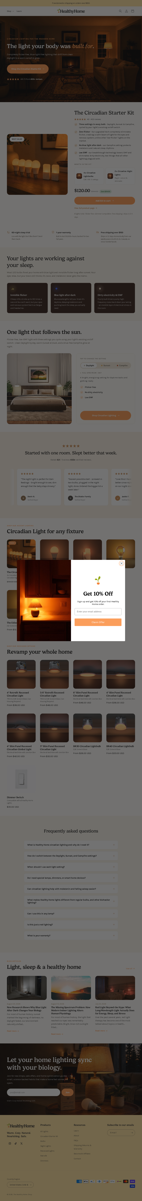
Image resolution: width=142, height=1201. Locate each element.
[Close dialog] (121, 563)
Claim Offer (98, 622)
